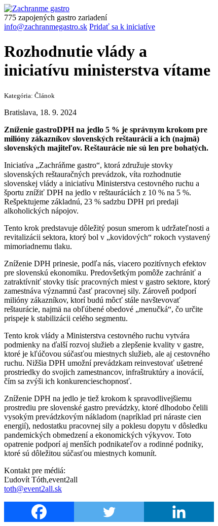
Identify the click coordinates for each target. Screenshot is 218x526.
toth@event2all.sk (33, 488)
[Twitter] (109, 512)
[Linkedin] (179, 512)
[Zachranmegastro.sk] (36, 8)
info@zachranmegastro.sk (45, 26)
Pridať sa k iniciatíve (122, 26)
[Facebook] (39, 512)
